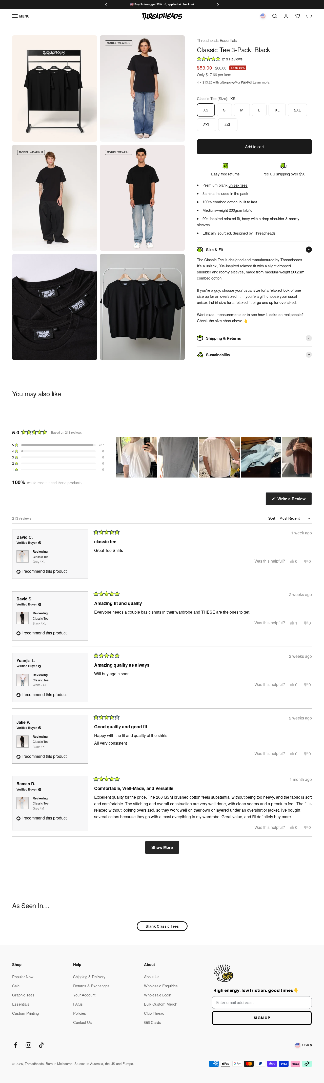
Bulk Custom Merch (160, 1004)
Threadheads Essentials (217, 40)
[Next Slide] (308, 457)
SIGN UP (262, 1018)
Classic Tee (41, 559)
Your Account (84, 994)
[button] (254, 58)
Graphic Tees (23, 994)
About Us (151, 976)
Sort (272, 518)
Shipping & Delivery (89, 976)
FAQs (78, 1004)
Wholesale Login (157, 994)
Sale (15, 985)
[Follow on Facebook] (15, 1045)
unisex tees (238, 185)
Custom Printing (25, 1013)
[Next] (218, 4)
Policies (79, 1013)
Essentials (20, 1004)
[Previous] (106, 4)
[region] (214, 457)
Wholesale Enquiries (161, 985)
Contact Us (82, 1022)
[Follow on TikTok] (41, 1045)
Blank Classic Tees (162, 926)
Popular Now (22, 976)
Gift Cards (152, 1022)
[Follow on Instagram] (28, 1045)
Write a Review (294, 500)
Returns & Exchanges (91, 985)
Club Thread (154, 1013)
